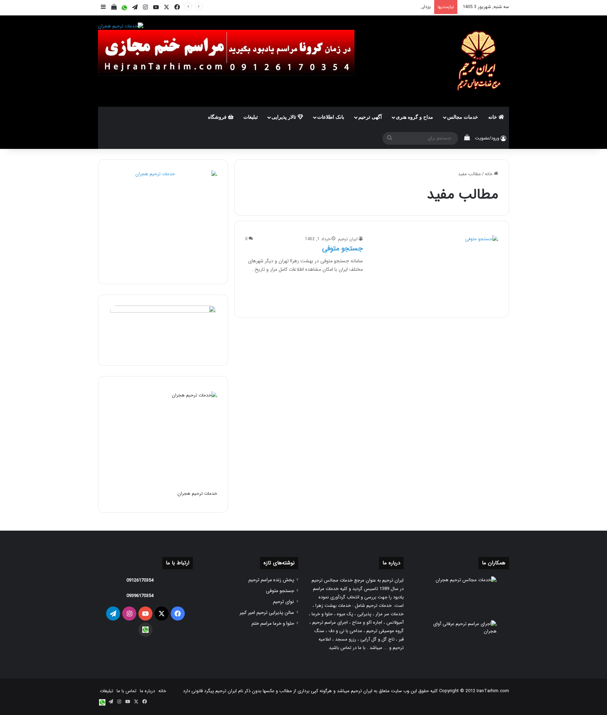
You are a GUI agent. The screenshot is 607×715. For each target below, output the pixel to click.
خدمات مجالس (462, 117)
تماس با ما (126, 691)
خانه (493, 117)
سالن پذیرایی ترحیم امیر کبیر (267, 612)
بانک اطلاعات (330, 117)
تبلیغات (250, 117)
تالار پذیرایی (285, 117)
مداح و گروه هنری (414, 117)
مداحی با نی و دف (345, 631)
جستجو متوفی (342, 248)
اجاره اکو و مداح (367, 622)
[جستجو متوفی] (435, 271)
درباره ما (147, 691)
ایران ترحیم (348, 239)
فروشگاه (218, 117)
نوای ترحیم (283, 601)
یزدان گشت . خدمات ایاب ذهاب (401, 7)
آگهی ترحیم (370, 117)
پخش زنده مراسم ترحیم (271, 580)
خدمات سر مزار (390, 614)
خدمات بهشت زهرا (333, 605)
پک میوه (345, 614)
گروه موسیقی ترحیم (385, 631)
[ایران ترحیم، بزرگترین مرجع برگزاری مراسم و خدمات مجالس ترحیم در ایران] (477, 61)
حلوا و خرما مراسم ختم (273, 623)
